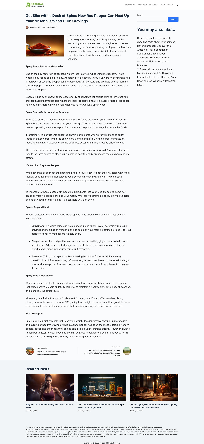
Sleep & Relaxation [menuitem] (147, 5)
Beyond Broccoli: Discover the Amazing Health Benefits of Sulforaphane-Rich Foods (154, 49)
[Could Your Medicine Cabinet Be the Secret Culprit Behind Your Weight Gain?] (102, 387)
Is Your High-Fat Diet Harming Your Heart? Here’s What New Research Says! (156, 81)
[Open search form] (177, 5)
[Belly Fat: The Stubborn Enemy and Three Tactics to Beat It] (50, 387)
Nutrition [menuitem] (130, 5)
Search (140, 15)
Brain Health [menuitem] (166, 5)
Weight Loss (52, 27)
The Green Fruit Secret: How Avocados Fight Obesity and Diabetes (153, 61)
